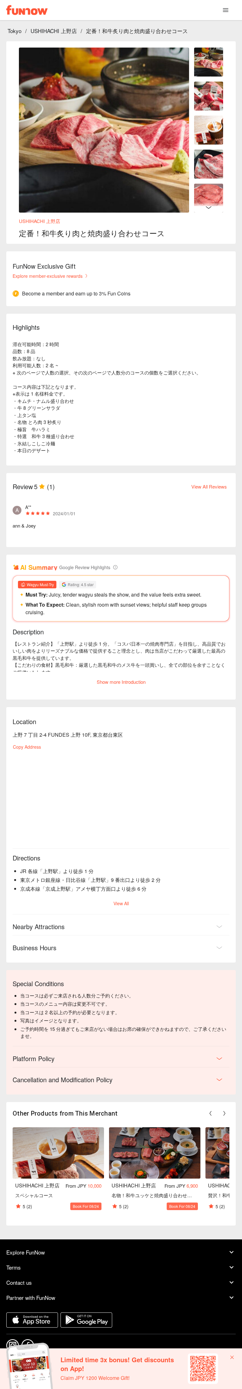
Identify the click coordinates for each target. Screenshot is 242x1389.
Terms (13, 1267)
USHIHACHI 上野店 (54, 31)
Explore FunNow (25, 1252)
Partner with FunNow (30, 1297)
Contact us (19, 1282)
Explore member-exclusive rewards (48, 276)
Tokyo (14, 31)
